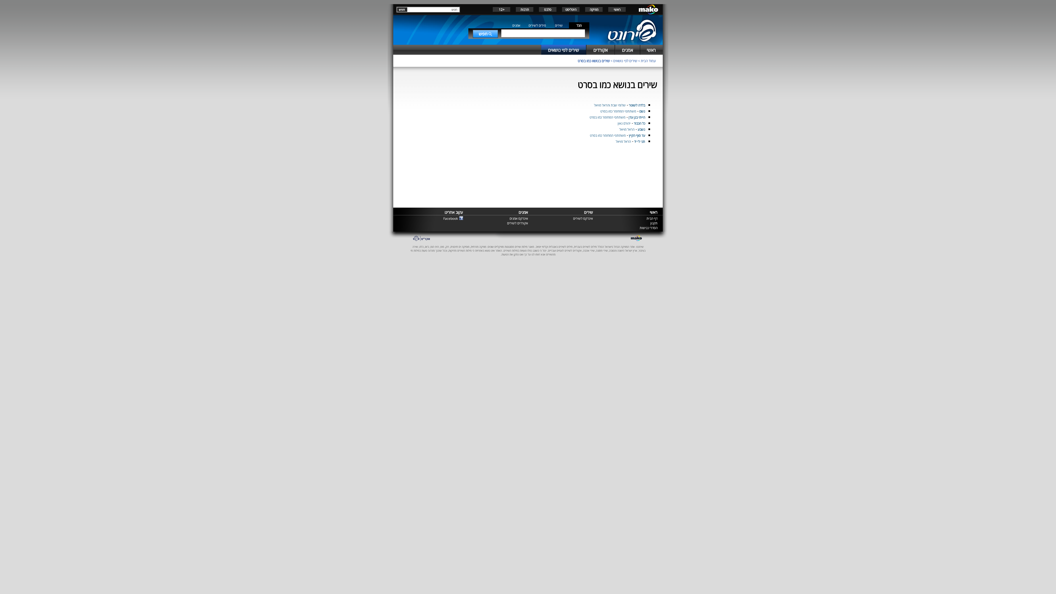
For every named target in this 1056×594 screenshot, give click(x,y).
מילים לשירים (537, 25)
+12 (502, 9)
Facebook (450, 218)
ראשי (617, 9)
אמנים (516, 25)
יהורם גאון (624, 123)
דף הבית (652, 218)
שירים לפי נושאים (625, 60)
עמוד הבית (648, 60)
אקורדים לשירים (517, 223)
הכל (579, 25)
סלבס (547, 9)
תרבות (525, 9)
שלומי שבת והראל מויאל (610, 105)
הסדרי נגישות (649, 228)
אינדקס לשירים (583, 218)
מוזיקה (594, 9)
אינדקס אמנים (519, 218)
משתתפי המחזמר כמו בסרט (618, 111)
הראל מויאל (626, 129)
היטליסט (570, 9)
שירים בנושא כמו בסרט (594, 60)
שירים (559, 25)
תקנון (654, 223)
